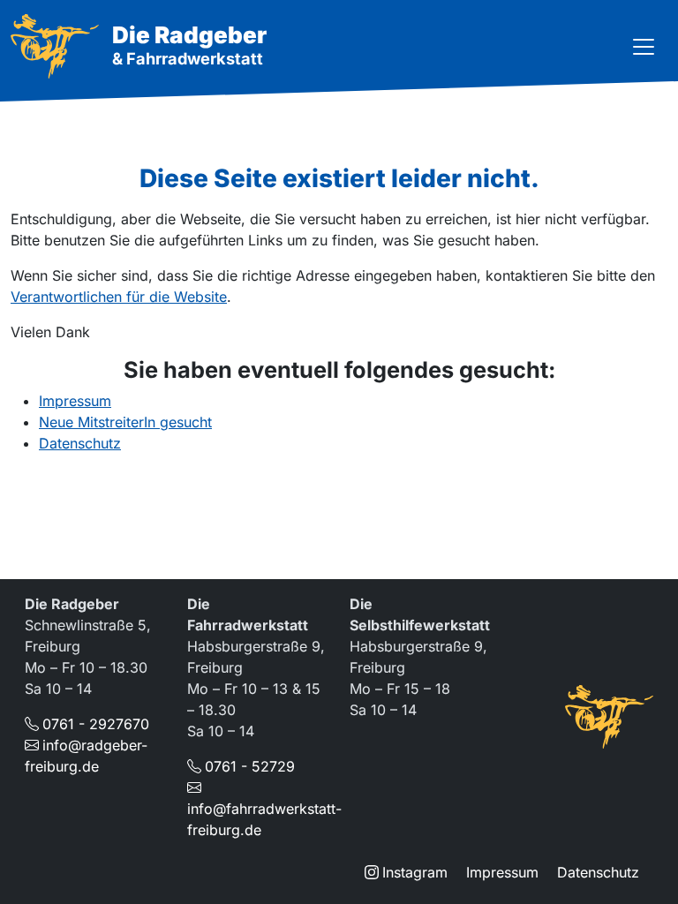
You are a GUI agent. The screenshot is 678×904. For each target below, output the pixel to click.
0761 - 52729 (250, 766)
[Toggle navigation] (643, 47)
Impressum (75, 401)
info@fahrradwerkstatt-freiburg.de (264, 819)
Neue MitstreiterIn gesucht (125, 422)
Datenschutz (80, 443)
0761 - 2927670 (95, 724)
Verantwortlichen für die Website (119, 296)
